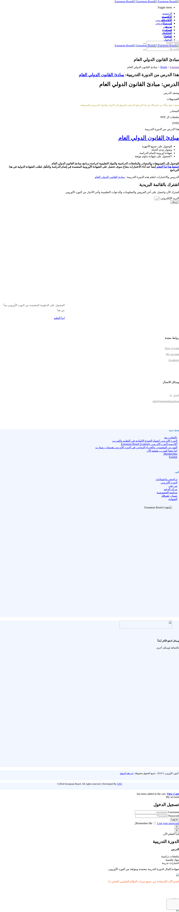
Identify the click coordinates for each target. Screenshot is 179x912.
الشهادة (173, 499)
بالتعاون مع (170, 437)
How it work (172, 348)
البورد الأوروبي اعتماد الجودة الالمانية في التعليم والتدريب (144, 440)
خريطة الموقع (126, 773)
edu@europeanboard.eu (166, 401)
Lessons (174, 67)
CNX (119, 784)
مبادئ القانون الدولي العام (101, 74)
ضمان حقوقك (169, 495)
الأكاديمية (167, 19)
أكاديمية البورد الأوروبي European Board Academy (149, 444)
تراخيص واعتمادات (166, 479)
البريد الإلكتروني (169, 198)
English (168, 36)
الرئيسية (167, 13)
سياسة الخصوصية (167, 492)
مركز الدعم (170, 489)
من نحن (167, 26)
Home (163, 67)
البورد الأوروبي (163, 23)
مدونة (168, 29)
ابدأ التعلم (59, 318)
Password (173, 815)
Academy (173, 360)
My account (172, 354)
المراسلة (167, 33)
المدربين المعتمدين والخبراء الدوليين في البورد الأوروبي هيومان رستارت (136, 447)
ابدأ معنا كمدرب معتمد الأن (162, 450)
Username (173, 812)
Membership (170, 453)
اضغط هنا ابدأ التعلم (167, 166)
